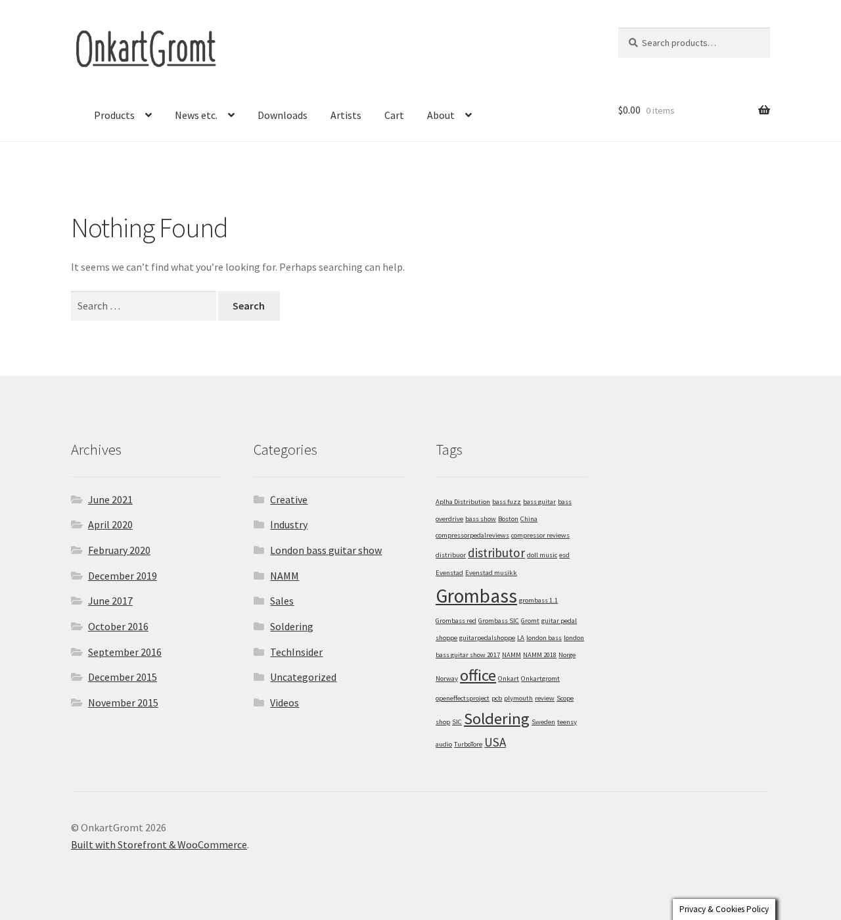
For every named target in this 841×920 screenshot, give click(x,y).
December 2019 (122, 575)
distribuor (451, 555)
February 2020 (119, 550)
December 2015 (122, 676)
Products (114, 115)
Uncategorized (303, 676)
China (528, 519)
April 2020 (110, 524)
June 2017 (110, 600)
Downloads (282, 115)
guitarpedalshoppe (487, 637)
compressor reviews (540, 535)
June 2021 (110, 499)
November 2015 (123, 702)
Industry (288, 524)
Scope (565, 698)
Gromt (530, 620)
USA (495, 742)
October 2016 (118, 626)
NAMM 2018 (540, 655)
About (441, 115)
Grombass (476, 596)
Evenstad (449, 572)
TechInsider (296, 651)
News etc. (196, 115)
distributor (496, 553)
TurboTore (468, 744)
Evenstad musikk (491, 572)
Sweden (543, 722)
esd (564, 555)
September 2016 (125, 651)
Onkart (508, 678)
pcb (496, 698)
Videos (284, 702)
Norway (447, 678)
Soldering (291, 626)
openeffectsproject (462, 698)
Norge (567, 655)
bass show (480, 519)
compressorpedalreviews (472, 535)
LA (520, 637)
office (478, 675)
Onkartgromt (540, 678)
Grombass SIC (498, 620)
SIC (457, 722)
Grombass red (456, 620)
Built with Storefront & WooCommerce (159, 844)
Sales (282, 600)
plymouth (518, 698)
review (545, 698)
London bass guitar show (326, 550)
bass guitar (539, 501)
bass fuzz (506, 501)
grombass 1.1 (538, 600)
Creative (288, 499)
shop (443, 722)
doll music (542, 555)
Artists (345, 115)
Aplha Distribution (463, 501)
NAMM (284, 575)
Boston (508, 519)
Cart (394, 115)
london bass (544, 637)
